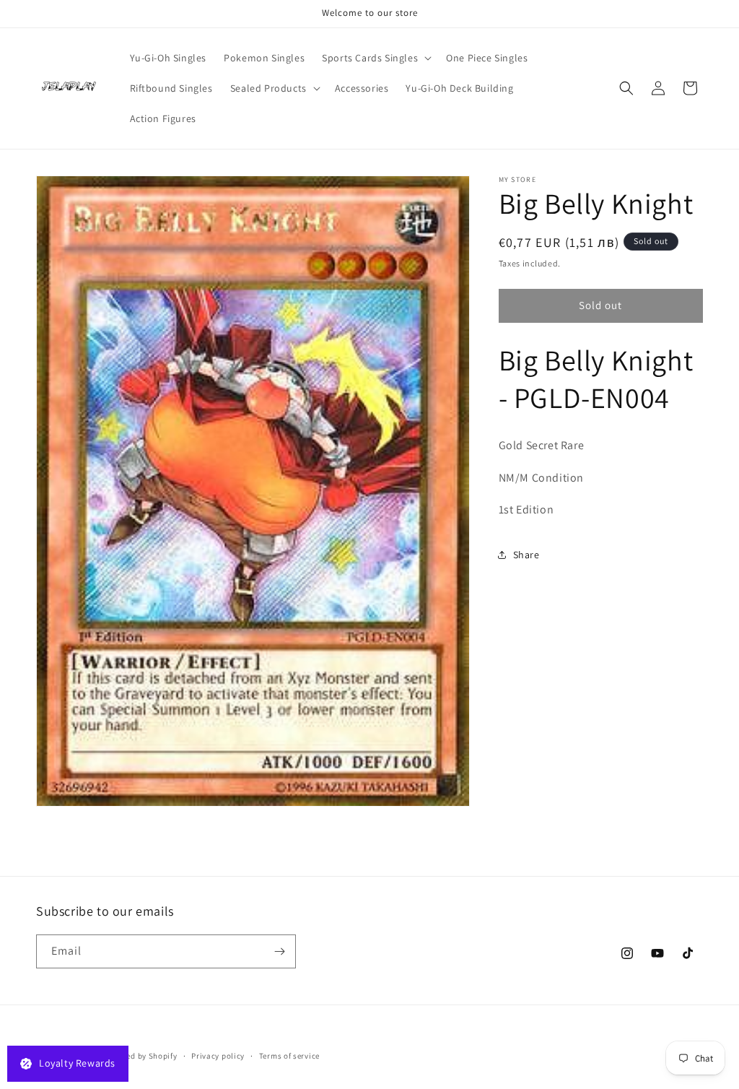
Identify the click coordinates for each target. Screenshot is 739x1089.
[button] (375, 58)
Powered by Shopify (140, 1056)
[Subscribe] (279, 951)
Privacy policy (218, 1056)
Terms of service (289, 1056)
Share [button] (526, 554)
